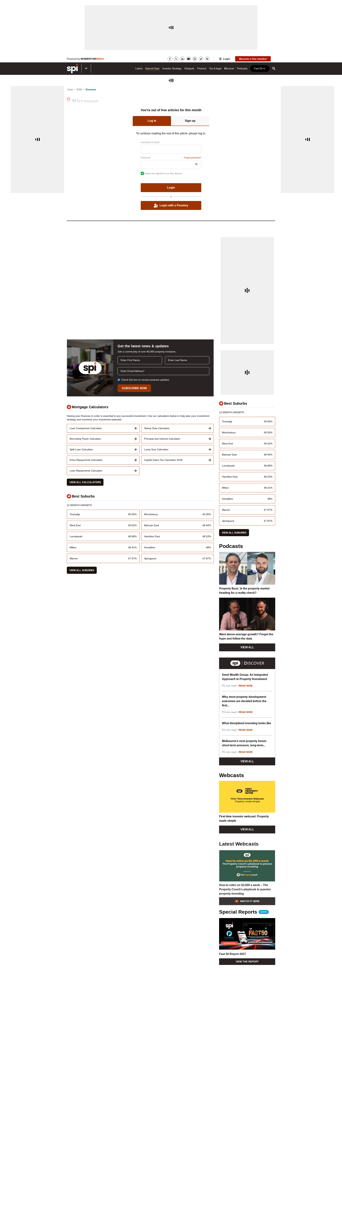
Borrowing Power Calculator (85, 438)
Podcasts (242, 68)
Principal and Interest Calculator (162, 438)
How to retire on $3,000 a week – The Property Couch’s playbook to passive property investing (245, 889)
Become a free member (253, 58)
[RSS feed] (207, 59)
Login (226, 58)
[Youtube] (188, 59)
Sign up (190, 120)
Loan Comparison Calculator (86, 428)
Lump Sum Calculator (156, 449)
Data (70, 89)
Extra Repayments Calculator (86, 459)
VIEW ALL (247, 647)
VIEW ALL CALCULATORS (85, 482)
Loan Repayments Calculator (86, 470)
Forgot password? (192, 157)
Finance (201, 68)
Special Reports (243, 912)
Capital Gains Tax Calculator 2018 (163, 459)
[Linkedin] (182, 59)
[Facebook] (170, 59)
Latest (138, 68)
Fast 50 (258, 68)
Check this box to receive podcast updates (145, 379)
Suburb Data (152, 68)
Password (145, 157)
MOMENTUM (92, 58)
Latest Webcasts (239, 843)
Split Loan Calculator (81, 449)
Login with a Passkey (174, 205)
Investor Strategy (172, 68)
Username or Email (150, 142)
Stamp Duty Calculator (156, 428)
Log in (152, 120)
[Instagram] (195, 59)
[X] (176, 59)
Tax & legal (215, 68)
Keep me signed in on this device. (164, 173)
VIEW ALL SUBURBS (81, 570)
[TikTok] (201, 59)
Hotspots (189, 68)
